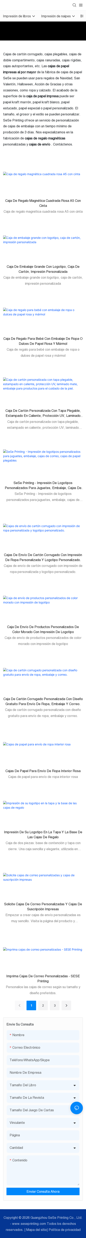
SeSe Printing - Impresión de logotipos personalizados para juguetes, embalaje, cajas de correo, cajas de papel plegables (43, 485)
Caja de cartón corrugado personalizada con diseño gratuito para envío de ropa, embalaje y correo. (43, 701)
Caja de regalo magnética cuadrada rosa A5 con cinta (43, 203)
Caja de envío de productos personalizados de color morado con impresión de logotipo (43, 629)
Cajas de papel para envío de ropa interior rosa (43, 771)
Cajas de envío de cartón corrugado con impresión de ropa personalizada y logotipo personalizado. (43, 557)
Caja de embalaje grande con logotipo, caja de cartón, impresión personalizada (43, 269)
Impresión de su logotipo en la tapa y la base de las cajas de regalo (43, 834)
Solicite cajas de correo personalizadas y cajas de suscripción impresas (43, 906)
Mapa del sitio (36, 1230)
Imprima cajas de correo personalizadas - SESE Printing (43, 978)
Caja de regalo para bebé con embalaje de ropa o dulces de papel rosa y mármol (43, 341)
